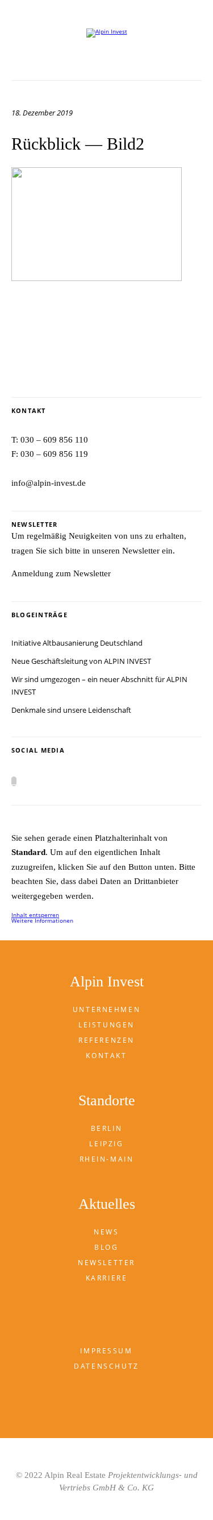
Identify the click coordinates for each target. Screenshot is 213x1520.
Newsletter (106, 1262)
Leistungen (106, 1025)
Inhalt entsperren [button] (35, 915)
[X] (13, 781)
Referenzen (106, 1040)
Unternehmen (106, 1009)
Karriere (107, 1278)
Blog (106, 1247)
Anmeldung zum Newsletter (61, 573)
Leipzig (106, 1144)
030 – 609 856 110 (54, 439)
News (106, 1232)
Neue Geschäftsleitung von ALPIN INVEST (81, 661)
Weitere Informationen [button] (42, 920)
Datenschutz (106, 1366)
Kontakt (106, 1055)
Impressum (106, 1351)
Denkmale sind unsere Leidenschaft (71, 710)
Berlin (106, 1128)
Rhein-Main (107, 1159)
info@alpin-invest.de (48, 483)
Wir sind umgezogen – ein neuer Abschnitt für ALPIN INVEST (99, 685)
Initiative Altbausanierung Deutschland (77, 643)
